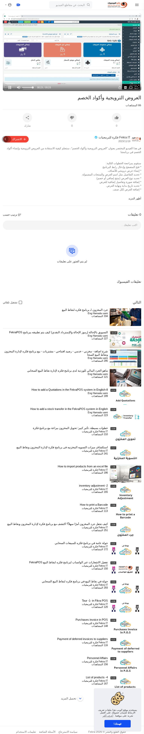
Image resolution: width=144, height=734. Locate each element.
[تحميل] (18, 5)
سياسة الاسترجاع (67, 731)
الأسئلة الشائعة (47, 731)
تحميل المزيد (68, 698)
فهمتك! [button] (118, 723)
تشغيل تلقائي (10, 302)
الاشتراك (13, 139)
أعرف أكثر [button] (108, 715)
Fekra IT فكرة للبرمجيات (114, 137)
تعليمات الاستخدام (26, 731)
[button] (8, 5)
